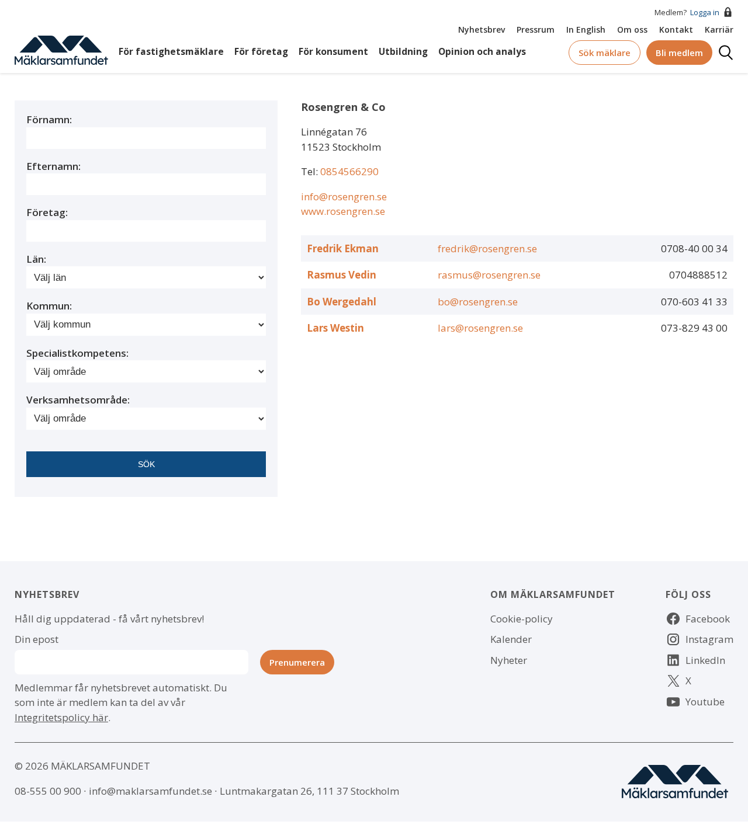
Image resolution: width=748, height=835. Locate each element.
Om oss (632, 29)
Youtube (705, 701)
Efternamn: (53, 166)
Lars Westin (335, 328)
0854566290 (349, 171)
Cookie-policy (521, 618)
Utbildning (403, 52)
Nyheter (508, 660)
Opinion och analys (482, 52)
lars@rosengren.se (480, 328)
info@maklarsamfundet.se (150, 791)
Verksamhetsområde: (78, 399)
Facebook (707, 618)
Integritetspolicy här (61, 717)
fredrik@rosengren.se (487, 248)
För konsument (333, 52)
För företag (261, 52)
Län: (36, 259)
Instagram (709, 639)
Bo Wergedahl (341, 301)
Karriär (719, 29)
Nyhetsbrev (481, 29)
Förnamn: (49, 119)
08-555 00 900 (48, 791)
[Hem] (61, 49)
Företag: (47, 212)
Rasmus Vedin (341, 274)
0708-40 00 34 (694, 248)
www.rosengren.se (343, 211)
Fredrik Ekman (343, 248)
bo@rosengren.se (478, 301)
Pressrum (536, 29)
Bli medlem (679, 52)
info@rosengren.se (344, 196)
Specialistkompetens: (77, 353)
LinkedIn (705, 660)
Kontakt (676, 29)
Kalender (511, 639)
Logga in (704, 12)
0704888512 (698, 274)
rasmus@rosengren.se (489, 274)
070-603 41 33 (694, 301)
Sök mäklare (605, 52)
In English (585, 29)
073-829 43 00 (694, 328)
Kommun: (49, 305)
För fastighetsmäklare (171, 52)
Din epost (36, 639)
